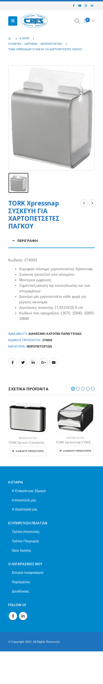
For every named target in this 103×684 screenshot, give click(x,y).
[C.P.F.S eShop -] (34, 21)
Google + (43, 362)
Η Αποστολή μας (24, 500)
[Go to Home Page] (10, 38)
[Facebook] (73, 6)
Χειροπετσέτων (39, 346)
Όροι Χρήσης (21, 550)
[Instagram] (86, 6)
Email (53, 362)
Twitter (22, 362)
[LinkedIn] (92, 6)
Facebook (12, 362)
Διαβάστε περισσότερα (29, 451)
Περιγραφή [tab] (27, 240)
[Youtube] (79, 6)
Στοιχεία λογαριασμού (28, 572)
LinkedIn (33, 362)
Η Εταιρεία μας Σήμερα (29, 491)
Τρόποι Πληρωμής (25, 541)
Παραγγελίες (21, 582)
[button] (73, 388)
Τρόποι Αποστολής (26, 531)
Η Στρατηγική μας (25, 509)
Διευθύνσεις (20, 591)
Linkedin (23, 616)
